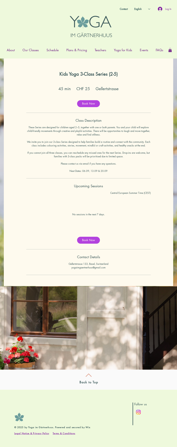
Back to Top (89, 382)
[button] (170, 50)
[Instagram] (138, 412)
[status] (130, 193)
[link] (88, 103)
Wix (88, 427)
